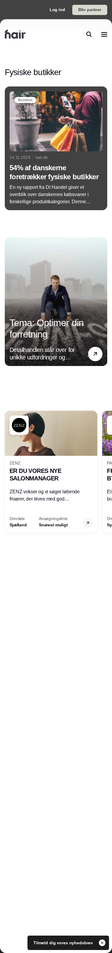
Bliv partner (89, 9)
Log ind (57, 9)
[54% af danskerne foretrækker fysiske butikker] (56, 148)
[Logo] (15, 34)
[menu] (104, 34)
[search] (89, 34)
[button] (95, 353)
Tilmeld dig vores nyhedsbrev (63, 942)
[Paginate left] (9, 301)
